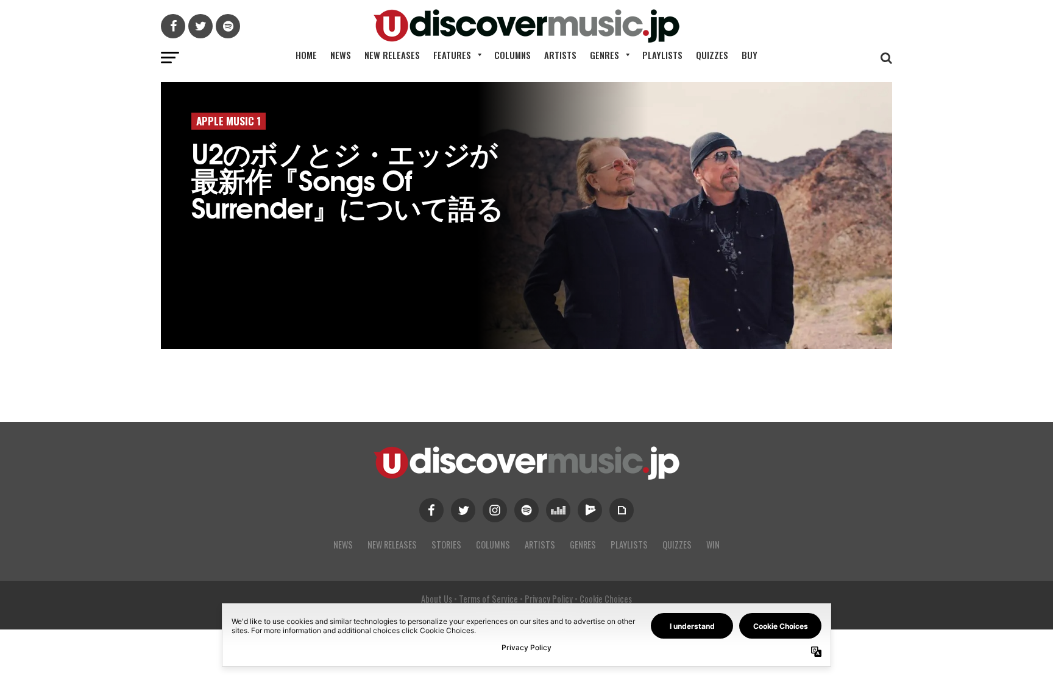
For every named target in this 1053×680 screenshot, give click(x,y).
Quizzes (712, 54)
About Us (436, 598)
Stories (446, 544)
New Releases (392, 54)
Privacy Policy (549, 598)
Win (713, 544)
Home (306, 54)
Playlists (662, 54)
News (340, 54)
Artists (560, 54)
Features (452, 54)
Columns (512, 54)
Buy (749, 54)
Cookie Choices (606, 598)
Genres (604, 54)
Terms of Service (488, 598)
